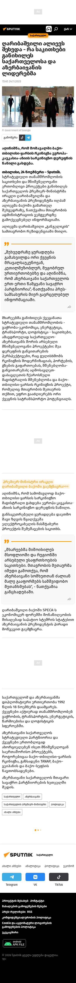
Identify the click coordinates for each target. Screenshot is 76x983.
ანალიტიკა (33, 866)
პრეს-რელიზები (14, 912)
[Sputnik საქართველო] (12, 30)
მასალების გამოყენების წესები (24, 906)
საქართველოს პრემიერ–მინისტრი (25, 804)
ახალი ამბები (12, 812)
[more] (69, 307)
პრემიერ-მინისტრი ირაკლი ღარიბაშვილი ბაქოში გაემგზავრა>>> (35, 484)
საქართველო (12, 796)
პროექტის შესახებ (15, 901)
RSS (29, 912)
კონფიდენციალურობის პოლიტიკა (26, 917)
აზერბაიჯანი (32, 796)
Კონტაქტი (37, 901)
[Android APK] (14, 943)
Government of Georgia (18, 130)
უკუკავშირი (10, 932)
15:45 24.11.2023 (11, 81)
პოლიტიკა (57, 804)
